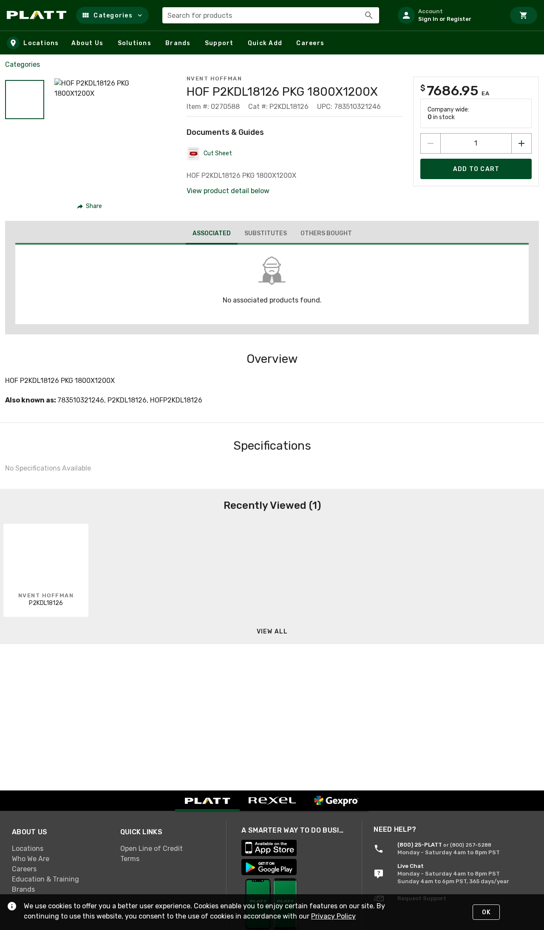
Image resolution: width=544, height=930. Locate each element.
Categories (22, 64)
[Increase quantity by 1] (521, 143)
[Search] (369, 15)
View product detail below (228, 191)
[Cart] (523, 15)
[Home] (38, 15)
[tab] (212, 234)
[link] (59, 848)
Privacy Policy (333, 916)
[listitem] (448, 15)
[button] (112, 15)
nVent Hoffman (214, 78)
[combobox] (270, 15)
